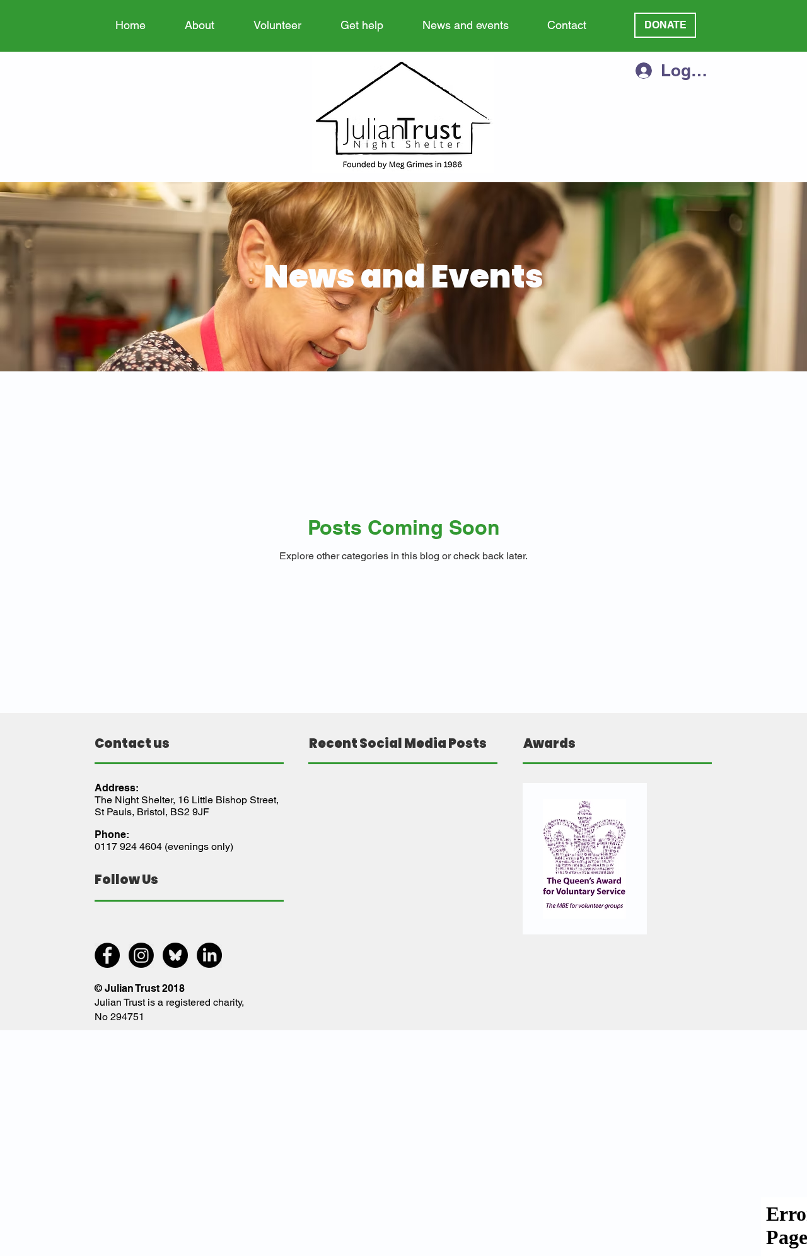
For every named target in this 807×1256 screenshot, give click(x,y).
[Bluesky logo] (175, 955)
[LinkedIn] (209, 955)
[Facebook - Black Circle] (107, 955)
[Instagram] (141, 955)
